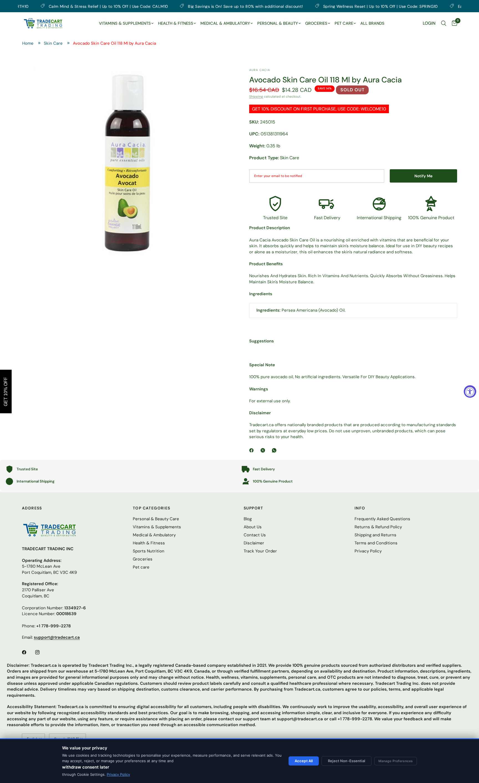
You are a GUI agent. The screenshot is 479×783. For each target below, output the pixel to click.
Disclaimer (254, 543)
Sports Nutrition (148, 551)
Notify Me (423, 175)
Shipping (256, 96)
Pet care (141, 567)
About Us (253, 527)
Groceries (142, 559)
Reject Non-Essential (346, 761)
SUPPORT (253, 508)
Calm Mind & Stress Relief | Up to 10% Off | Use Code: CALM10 (80, 6)
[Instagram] (41, 652)
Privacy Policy (118, 774)
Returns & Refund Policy (378, 527)
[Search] (443, 23)
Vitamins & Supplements (157, 527)
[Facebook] (252, 450)
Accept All (304, 761)
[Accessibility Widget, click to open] (470, 391)
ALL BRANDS (372, 23)
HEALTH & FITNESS (175, 23)
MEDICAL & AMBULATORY (225, 23)
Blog (248, 519)
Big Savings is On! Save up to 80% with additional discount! (217, 6)
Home (28, 43)
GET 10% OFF (5, 391)
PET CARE (344, 23)
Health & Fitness (149, 543)
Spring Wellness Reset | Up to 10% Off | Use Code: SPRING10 (352, 6)
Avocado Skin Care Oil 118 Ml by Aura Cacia (114, 43)
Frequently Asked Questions (382, 519)
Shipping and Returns (375, 535)
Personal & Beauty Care (156, 519)
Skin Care (53, 43)
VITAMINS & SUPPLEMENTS (125, 23)
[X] (264, 450)
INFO (360, 508)
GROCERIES (316, 23)
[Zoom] (221, 79)
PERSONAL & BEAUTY (277, 23)
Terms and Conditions (376, 543)
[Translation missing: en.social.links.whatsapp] (275, 450)
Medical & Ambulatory (154, 535)
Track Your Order (260, 551)
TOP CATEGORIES (151, 508)
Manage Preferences (395, 761)
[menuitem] (126, 23)
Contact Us (255, 535)
